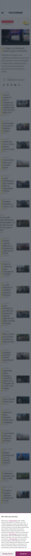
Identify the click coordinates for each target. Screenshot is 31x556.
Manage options (8, 554)
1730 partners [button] (13, 520)
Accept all (23, 554)
